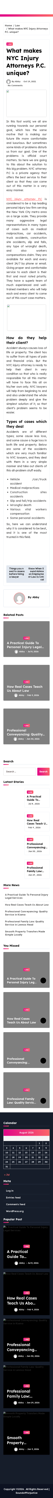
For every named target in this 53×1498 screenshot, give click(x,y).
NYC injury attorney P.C (24, 199)
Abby (35, 597)
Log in (9, 1190)
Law (10, 44)
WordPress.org (15, 1211)
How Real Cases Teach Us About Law (24, 689)
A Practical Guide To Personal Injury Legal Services (24, 647)
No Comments (15, 85)
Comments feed (15, 1204)
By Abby (16, 81)
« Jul (6, 1174)
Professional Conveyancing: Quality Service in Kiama (25, 734)
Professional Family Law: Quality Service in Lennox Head (37, 872)
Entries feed (13, 1197)
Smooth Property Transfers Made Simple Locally (25, 933)
